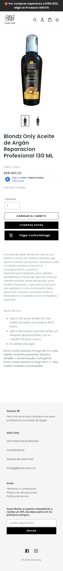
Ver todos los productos (23, 441)
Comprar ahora (32, 225)
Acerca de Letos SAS (20, 459)
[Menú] (57, 19)
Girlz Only (36, 559)
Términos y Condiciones (21, 488)
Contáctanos (16, 450)
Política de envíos (18, 496)
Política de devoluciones (22, 492)
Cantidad (10, 199)
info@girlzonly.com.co (21, 468)
